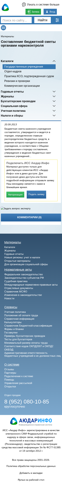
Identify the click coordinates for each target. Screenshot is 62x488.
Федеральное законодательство (23, 274)
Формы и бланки (14, 329)
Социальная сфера (14, 105)
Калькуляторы (13, 322)
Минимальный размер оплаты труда (26, 342)
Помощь (9, 379)
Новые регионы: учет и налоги (22, 257)
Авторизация (15, 194)
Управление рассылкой (18, 383)
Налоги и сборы (12, 115)
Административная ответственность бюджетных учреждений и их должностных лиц (32, 354)
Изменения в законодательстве (23, 294)
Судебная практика (15, 281)
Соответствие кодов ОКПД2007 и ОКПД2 (28, 346)
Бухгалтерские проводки (18, 101)
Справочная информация (19, 318)
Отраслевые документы (18, 288)
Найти (42, 20)
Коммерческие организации (22, 85)
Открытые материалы (17, 260)
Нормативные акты (18, 269)
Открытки (10, 386)
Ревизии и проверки (17, 81)
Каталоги (7, 61)
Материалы (7, 36)
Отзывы (9, 369)
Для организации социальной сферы (26, 264)
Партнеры (10, 372)
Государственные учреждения (23, 66)
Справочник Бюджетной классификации (28, 325)
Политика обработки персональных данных (31, 466)
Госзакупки (10, 332)
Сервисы (10, 307)
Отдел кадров (13, 71)
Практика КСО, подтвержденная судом (29, 76)
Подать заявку (36, 194)
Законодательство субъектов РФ (24, 277)
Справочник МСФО (15, 291)
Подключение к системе (18, 376)
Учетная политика (13, 110)
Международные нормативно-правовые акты (31, 284)
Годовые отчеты (12, 91)
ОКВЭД (8, 349)
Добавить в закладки (31, 473)
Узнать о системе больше (43, 4)
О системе (11, 364)
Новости (9, 298)
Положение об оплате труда (21, 315)
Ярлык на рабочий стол (31, 479)
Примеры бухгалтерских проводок (24, 335)
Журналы (7, 96)
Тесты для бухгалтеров (18, 339)
